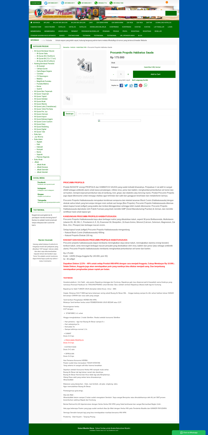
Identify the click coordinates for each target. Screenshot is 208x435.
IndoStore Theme (95, 430)
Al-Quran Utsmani (41, 114)
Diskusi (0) (99, 114)
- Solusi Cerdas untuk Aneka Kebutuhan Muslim (104, 428)
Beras (39, 86)
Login (170, 27)
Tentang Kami (73, 35)
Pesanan (106, 31)
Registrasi (135, 31)
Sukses (62, 35)
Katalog (61, 27)
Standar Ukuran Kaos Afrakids (43, 35)
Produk (116, 31)
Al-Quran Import (40, 117)
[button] (171, 13)
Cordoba (40, 74)
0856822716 (102, 3)
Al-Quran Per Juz (40, 112)
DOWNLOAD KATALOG (163, 22)
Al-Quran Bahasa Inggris (43, 119)
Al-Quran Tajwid (40, 96)
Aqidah (39, 142)
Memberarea (36, 31)
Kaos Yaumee (50, 27)
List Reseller (159, 27)
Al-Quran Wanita (40, 104)
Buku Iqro (37, 134)
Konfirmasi (114, 27)
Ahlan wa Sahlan (78, 22)
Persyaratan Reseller (90, 31)
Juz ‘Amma (38, 137)
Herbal (157, 67)
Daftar (149, 22)
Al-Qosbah (41, 66)
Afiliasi (46, 22)
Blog (140, 35)
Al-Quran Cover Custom (43, 122)
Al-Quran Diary (39, 124)
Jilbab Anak (41, 165)
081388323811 (53, 3)
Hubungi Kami (36, 27)
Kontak (138, 27)
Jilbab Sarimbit (42, 170)
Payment (74, 31)
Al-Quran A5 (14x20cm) (46, 56)
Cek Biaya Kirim (102, 22)
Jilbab (36, 162)
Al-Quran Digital (40, 129)
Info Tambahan (84, 114)
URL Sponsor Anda (127, 35)
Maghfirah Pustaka (44, 81)
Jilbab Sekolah (42, 172)
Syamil (39, 89)
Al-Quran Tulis (39, 132)
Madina (39, 79)
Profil (125, 31)
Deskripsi (69, 114)
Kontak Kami (36, 3)
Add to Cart (155, 74)
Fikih (38, 144)
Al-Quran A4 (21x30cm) (46, 61)
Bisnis (39, 152)
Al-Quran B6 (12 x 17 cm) (46, 58)
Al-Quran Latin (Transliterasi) (45, 106)
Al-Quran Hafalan (41, 99)
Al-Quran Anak (40, 101)
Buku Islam (38, 139)
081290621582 (118, 3)
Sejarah (40, 154)
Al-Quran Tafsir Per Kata (43, 109)
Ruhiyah (40, 149)
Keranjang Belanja (98, 27)
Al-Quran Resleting (41, 127)
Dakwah (40, 147)
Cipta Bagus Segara (44, 71)
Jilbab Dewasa (42, 167)
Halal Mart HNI (149, 67)
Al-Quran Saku (42, 53)
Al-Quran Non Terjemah (43, 91)
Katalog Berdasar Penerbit (44, 64)
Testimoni (86, 35)
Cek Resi (130, 22)
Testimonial (98, 35)
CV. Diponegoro (42, 76)
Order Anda (63, 31)
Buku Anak (38, 159)
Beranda (36, 22)
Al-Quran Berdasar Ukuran (44, 51)
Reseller (158, 31)
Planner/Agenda (43, 157)
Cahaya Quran (42, 69)
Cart (91, 22)
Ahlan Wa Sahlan (60, 22)
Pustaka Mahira (43, 84)
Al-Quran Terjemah (41, 94)
